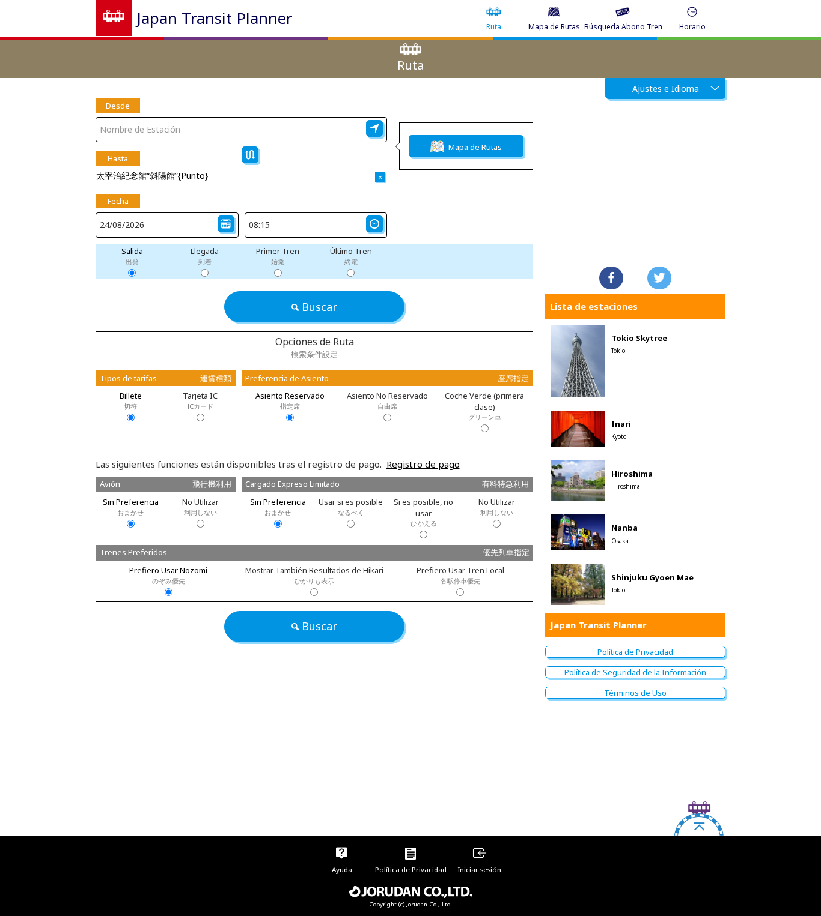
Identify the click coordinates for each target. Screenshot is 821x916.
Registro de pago (423, 464)
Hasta (118, 158)
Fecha (118, 201)
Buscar (319, 307)
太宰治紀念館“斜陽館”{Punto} (152, 175)
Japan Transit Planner (214, 18)
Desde (118, 105)
